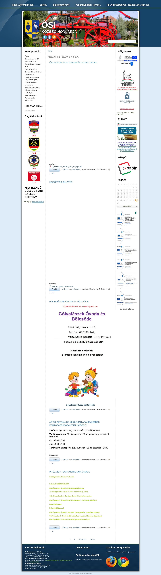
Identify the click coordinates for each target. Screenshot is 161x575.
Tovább (56, 170)
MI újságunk (29, 85)
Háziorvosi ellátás (60, 182)
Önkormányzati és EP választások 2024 (32, 60)
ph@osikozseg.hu (66, 560)
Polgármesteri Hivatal (88, 5)
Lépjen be (65, 169)
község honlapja (59, 27)
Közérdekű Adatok (31, 95)
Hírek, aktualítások (31, 69)
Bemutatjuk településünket (33, 72)
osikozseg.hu (34, 562)
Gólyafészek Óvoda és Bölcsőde (69, 301)
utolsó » (92, 539)
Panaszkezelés (30, 98)
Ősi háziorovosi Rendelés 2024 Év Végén (73, 62)
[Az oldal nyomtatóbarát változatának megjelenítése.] (109, 170)
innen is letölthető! (38, 202)
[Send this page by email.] (52, 173)
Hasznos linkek (30, 111)
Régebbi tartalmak (31, 90)
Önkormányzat (61, 5)
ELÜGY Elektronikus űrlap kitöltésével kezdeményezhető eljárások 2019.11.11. (127, 149)
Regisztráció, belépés (127, 109)
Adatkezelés (29, 100)
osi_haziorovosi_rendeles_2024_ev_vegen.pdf (67, 167)
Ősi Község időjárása (127, 309)
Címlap (50, 51)
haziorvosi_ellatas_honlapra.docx (62, 286)
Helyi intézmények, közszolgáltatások (128, 5)
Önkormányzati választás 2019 (33, 65)
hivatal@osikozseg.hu (52, 560)
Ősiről (43, 5)
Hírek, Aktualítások (23, 5)
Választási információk (32, 87)
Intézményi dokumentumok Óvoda (69, 472)
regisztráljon (76, 169)
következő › (82, 539)
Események (28, 93)
